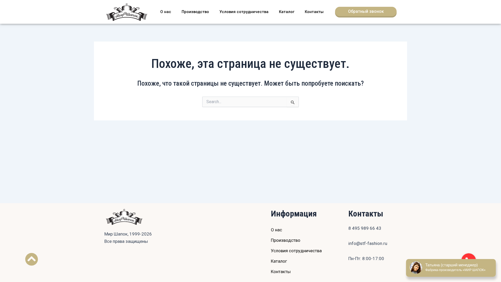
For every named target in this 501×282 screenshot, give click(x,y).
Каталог (286, 11)
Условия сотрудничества (244, 11)
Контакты (314, 11)
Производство (195, 11)
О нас (165, 11)
